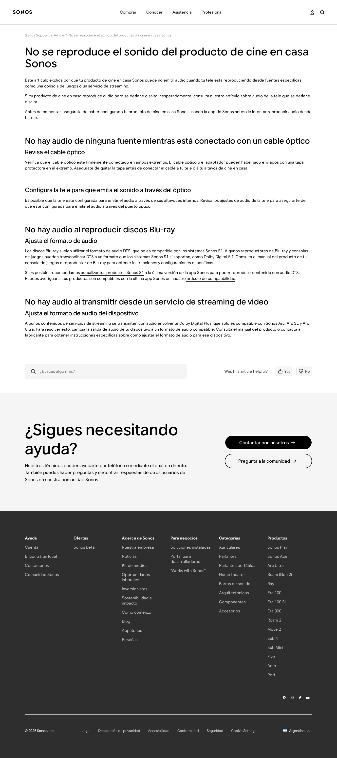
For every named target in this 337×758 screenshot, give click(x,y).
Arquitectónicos (234, 592)
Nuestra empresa (138, 547)
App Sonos (132, 630)
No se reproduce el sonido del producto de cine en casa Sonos (120, 35)
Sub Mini (275, 647)
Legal (85, 730)
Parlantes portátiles (237, 565)
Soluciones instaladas (190, 547)
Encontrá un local (41, 556)
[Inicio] (22, 12)
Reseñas (130, 639)
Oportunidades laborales (136, 577)
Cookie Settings (243, 730)
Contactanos (37, 565)
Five (271, 656)
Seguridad (215, 730)
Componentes (232, 602)
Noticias (129, 556)
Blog (126, 621)
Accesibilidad (158, 730)
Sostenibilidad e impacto (137, 600)
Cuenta (31, 547)
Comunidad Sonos (42, 574)
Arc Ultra (275, 565)
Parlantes (228, 556)
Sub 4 (272, 638)
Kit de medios (135, 565)
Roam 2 (274, 620)
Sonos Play (277, 547)
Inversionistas (134, 588)
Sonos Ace (277, 556)
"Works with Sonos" (188, 570)
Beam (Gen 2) (279, 574)
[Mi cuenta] (312, 12)
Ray (270, 583)
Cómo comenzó (136, 612)
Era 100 (274, 592)
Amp (271, 665)
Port (271, 674)
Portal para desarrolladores (185, 559)
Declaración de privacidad (119, 730)
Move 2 (274, 629)
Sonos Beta (84, 547)
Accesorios (229, 611)
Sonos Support (37, 35)
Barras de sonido (234, 583)
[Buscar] (322, 12)
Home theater (232, 574)
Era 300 (274, 611)
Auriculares (229, 547)
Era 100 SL (277, 602)
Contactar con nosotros (264, 442)
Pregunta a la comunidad (264, 461)
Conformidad (188, 730)
